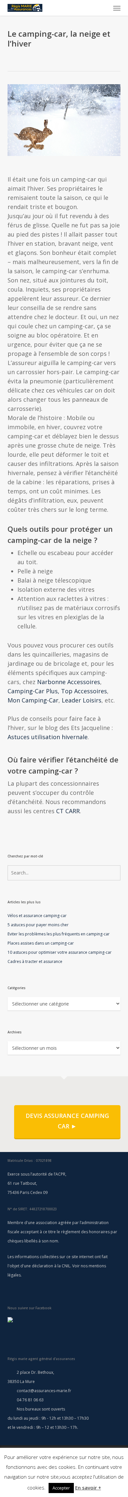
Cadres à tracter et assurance (35, 961)
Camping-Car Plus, (33, 691)
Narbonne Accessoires (68, 682)
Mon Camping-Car (33, 700)
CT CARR (68, 811)
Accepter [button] (61, 1488)
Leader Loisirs (81, 700)
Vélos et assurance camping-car (37, 915)
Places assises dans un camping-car (41, 943)
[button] (116, 8)
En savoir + (88, 1487)
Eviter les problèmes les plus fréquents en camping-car (59, 934)
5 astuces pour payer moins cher (38, 925)
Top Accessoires (84, 691)
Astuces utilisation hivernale (48, 737)
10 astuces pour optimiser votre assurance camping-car (60, 952)
